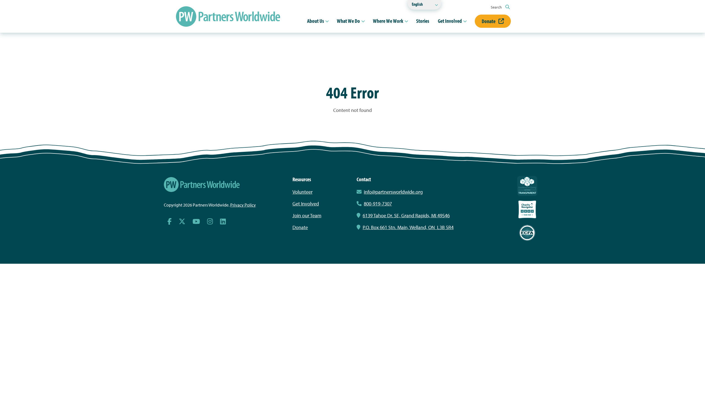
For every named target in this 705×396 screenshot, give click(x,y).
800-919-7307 (378, 203)
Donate (489, 21)
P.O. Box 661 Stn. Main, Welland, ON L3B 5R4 (408, 227)
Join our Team (306, 215)
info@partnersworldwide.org (393, 192)
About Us (315, 20)
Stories (422, 20)
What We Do (348, 20)
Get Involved (450, 20)
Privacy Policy (243, 205)
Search (497, 7)
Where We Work (388, 20)
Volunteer (302, 192)
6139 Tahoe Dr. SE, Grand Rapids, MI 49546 (406, 215)
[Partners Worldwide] (228, 16)
